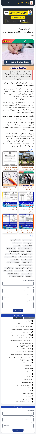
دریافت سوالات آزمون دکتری (11, 254)
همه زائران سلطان (28, 368)
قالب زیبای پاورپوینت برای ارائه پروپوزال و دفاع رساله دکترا (20, 340)
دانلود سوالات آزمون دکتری (24, 257)
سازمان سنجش (27, 243)
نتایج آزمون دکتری (10, 248)
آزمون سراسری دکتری (25, 273)
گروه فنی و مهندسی (26, 262)
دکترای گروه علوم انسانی (10, 257)
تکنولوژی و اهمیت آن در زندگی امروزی (24, 385)
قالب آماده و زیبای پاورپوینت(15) (25, 324)
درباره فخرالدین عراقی (27, 393)
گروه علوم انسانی (26, 245)
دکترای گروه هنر (8, 268)
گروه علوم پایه (14, 259)
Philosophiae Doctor (12, 273)
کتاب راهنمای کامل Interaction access (24, 402)
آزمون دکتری (16, 245)
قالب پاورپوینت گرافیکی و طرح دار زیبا (24, 346)
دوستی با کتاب (29, 376)
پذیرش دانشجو (16, 243)
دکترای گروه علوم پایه (25, 259)
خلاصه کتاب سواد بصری (26, 390)
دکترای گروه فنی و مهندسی (12, 262)
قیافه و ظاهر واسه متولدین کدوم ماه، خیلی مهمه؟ (21, 354)
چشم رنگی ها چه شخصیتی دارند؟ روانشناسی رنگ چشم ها (20, 357)
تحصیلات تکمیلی (26, 240)
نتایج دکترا (28, 276)
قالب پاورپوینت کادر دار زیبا (26, 343)
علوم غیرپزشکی (7, 271)
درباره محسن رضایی (28, 379)
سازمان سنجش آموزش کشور (24, 248)
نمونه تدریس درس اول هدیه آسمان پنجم (23, 351)
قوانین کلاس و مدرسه (27, 321)
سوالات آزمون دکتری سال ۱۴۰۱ (15, 276)
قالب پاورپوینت (28, 365)
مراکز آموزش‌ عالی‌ (14, 240)
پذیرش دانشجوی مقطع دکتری (15, 251)
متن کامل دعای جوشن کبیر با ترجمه (24, 337)
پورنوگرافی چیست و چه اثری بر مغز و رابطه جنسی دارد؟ (21, 335)
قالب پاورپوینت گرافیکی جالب (25, 360)
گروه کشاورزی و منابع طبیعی (24, 265)
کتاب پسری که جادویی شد (26, 371)
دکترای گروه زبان (18, 271)
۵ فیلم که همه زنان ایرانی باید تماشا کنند (24, 326)
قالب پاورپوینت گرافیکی (27, 382)
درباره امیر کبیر (29, 396)
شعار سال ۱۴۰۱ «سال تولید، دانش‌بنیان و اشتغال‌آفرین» (21, 329)
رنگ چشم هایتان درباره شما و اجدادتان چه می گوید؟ (21, 332)
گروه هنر (28, 251)
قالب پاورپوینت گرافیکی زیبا (26, 349)
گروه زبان (28, 271)
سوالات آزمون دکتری (26, 254)
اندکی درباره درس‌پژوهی (27, 363)
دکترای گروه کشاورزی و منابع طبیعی (23, 268)
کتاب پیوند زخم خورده (27, 399)
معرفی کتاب (29, 374)
